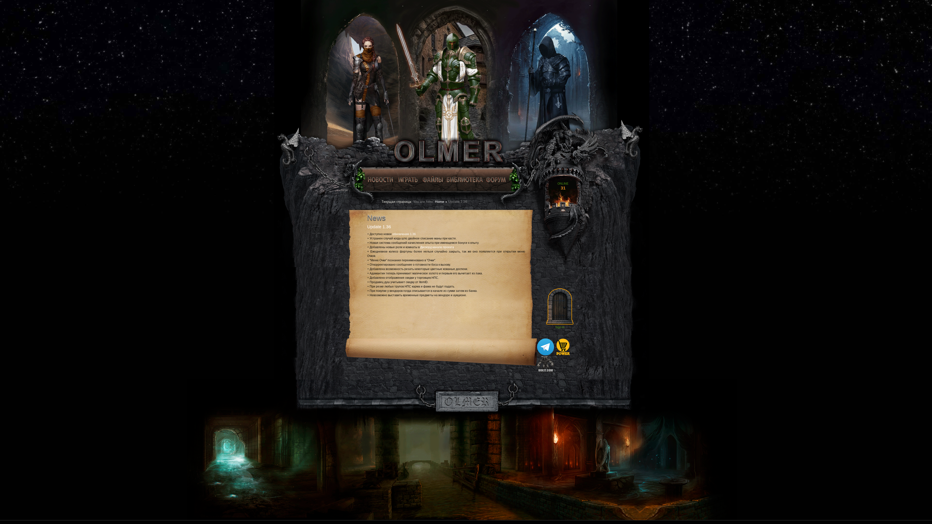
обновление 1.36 (404, 234)
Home (439, 202)
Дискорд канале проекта (437, 247)
